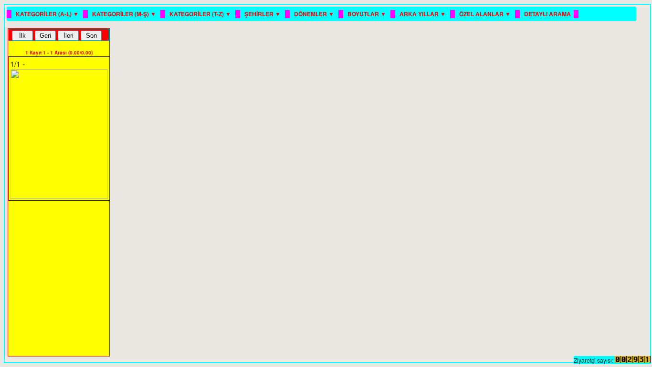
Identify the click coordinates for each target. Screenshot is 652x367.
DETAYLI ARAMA (547, 14)
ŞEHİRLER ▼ (263, 14)
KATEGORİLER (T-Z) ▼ (200, 14)
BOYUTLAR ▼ (367, 14)
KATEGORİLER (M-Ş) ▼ (125, 14)
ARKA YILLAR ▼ (423, 14)
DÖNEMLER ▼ (315, 14)
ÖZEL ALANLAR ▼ (485, 14)
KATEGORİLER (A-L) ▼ (48, 14)
